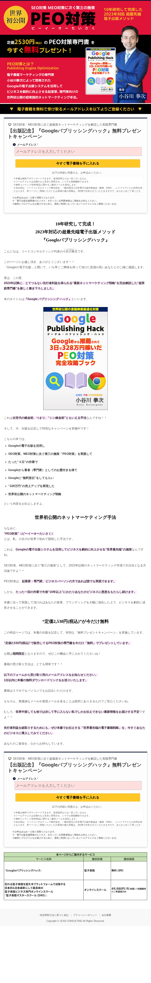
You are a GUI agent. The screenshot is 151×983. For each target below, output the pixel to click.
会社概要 (106, 915)
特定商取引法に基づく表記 (54, 915)
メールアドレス (27, 144)
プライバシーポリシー (85, 915)
